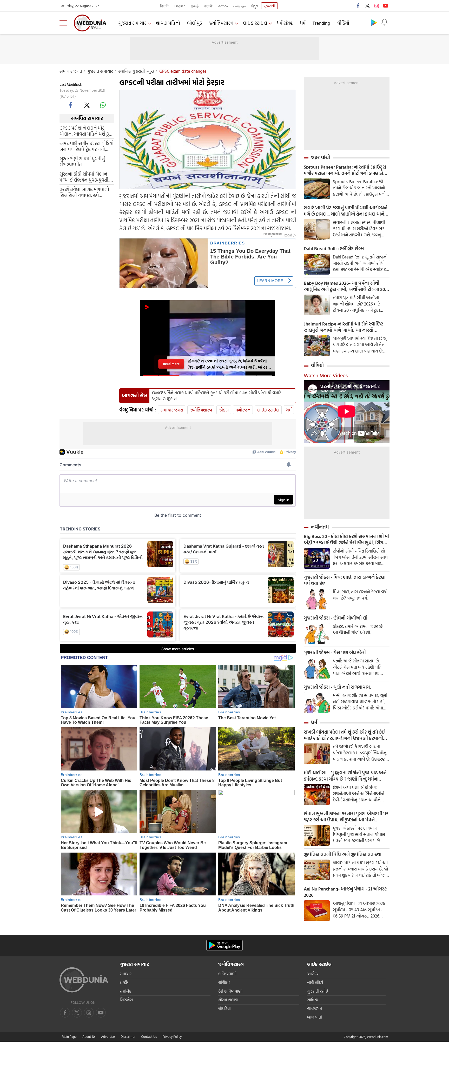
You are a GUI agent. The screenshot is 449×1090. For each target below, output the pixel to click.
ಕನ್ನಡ (255, 6)
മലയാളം (239, 6)
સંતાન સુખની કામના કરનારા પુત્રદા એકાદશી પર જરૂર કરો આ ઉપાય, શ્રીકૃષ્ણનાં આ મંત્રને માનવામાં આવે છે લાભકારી (346, 816)
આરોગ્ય (313, 974)
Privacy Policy (172, 1036)
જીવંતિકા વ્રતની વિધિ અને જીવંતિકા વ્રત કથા (342, 854)
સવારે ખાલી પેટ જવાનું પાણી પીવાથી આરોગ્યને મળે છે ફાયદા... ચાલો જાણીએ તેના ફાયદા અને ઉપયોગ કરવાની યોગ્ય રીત (345, 211)
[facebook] (358, 6)
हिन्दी (164, 6)
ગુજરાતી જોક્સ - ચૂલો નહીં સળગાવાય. (337, 687)
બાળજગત (314, 1009)
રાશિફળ (224, 982)
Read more (171, 364)
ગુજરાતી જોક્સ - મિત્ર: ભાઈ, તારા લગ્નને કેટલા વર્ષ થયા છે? (345, 580)
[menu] (65, 23)
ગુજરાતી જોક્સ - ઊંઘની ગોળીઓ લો (335, 618)
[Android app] (224, 945)
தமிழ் (195, 6)
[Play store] (374, 22)
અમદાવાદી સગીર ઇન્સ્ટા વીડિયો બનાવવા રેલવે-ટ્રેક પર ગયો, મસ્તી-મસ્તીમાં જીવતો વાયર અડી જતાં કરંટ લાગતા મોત (87, 146)
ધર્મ (303, 22)
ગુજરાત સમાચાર (132, 22)
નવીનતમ (320, 526)
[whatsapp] (103, 105)
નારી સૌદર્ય (315, 982)
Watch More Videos (326, 375)
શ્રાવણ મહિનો (168, 22)
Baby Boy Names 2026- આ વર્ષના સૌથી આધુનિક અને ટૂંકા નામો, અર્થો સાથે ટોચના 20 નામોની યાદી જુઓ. (344, 286)
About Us (88, 1036)
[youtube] (385, 6)
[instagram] (376, 6)
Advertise (108, 1036)
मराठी (208, 6)
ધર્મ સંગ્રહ (285, 22)
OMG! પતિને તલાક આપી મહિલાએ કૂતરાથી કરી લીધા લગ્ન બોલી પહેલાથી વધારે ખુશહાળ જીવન (216, 395)
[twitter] (367, 6)
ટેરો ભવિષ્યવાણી (230, 991)
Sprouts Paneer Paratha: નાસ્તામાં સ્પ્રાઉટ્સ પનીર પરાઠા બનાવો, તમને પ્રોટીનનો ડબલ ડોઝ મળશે (345, 170)
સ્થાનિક (125, 991)
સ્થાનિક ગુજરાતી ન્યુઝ (136, 71)
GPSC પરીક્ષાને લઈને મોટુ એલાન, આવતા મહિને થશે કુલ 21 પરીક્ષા (86, 131)
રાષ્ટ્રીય (124, 982)
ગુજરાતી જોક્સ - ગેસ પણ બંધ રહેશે (335, 652)
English (180, 6)
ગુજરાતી (269, 6)
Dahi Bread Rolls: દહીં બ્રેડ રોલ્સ (334, 248)
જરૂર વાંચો (320, 157)
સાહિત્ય (312, 1000)
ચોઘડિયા (224, 1009)
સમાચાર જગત (71, 71)
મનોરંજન (242, 410)
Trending (321, 22)
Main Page (69, 1036)
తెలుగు (223, 6)
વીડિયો (343, 22)
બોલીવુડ (194, 22)
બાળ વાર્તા (314, 1017)
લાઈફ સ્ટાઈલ (255, 22)
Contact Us (149, 1036)
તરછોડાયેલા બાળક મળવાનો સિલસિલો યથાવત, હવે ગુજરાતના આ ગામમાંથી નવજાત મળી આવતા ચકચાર (84, 192)
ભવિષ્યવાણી (227, 974)
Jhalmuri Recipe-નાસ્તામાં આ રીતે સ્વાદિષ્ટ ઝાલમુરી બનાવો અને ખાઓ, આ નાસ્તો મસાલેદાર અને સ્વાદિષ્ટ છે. (343, 327)
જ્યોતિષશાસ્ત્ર (221, 22)
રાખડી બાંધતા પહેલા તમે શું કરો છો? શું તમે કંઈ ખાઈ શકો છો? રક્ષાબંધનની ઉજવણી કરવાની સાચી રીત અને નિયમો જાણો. (344, 735)
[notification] (384, 22)
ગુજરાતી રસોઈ (317, 991)
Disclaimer (128, 1036)
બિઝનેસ (126, 1000)
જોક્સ (224, 410)
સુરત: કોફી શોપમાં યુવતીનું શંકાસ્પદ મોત (82, 161)
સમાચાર (125, 974)
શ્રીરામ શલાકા (228, 1000)
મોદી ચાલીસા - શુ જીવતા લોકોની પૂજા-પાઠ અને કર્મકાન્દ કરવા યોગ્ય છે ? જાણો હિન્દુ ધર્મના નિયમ (345, 776)
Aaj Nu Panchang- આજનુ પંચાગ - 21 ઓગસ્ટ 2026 (345, 892)
